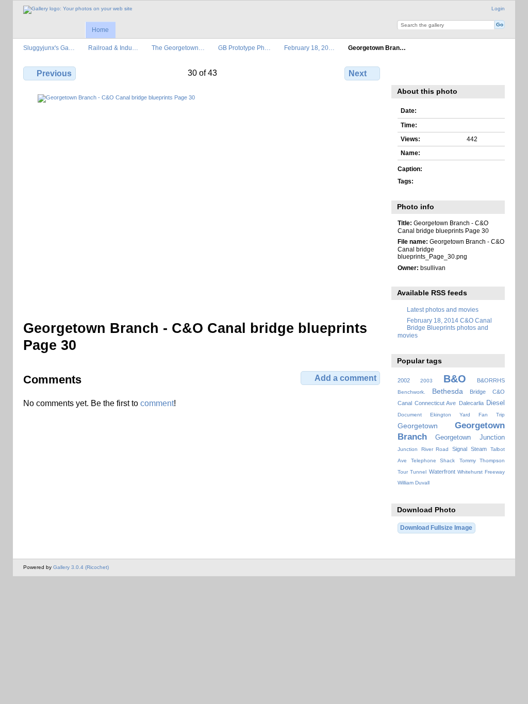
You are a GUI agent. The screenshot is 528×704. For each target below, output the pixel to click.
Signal (459, 449)
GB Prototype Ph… (244, 47)
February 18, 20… (309, 47)
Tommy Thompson (482, 460)
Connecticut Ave (435, 403)
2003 (426, 380)
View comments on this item (425, 72)
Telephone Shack (433, 460)
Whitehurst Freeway (481, 472)
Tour (403, 472)
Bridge (478, 392)
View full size (403, 72)
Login (498, 8)
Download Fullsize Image (436, 527)
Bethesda (447, 391)
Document (410, 414)
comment (157, 403)
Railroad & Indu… (113, 47)
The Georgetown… (178, 47)
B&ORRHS (491, 380)
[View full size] (202, 201)
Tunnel (418, 472)
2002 (404, 380)
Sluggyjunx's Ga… (49, 47)
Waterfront (442, 471)
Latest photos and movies (442, 309)
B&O (454, 378)
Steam (479, 449)
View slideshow (447, 72)
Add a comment (345, 378)
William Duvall (414, 482)
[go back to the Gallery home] (78, 10)
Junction (408, 449)
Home (100, 29)
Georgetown (418, 426)
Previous (54, 73)
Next (358, 73)
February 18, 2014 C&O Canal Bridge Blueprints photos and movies (445, 328)
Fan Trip (491, 414)
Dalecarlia (471, 403)
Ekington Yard (450, 414)
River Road (435, 449)
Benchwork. (411, 392)
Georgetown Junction (470, 437)
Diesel (495, 403)
